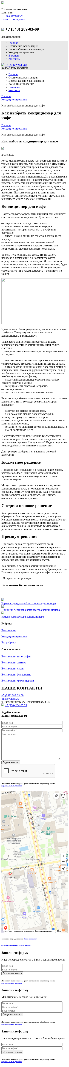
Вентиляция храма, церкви (17, 680)
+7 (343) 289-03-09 (12, 695)
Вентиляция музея (12, 668)
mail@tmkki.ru (14, 15)
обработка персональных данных (16, 945)
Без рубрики (8, 642)
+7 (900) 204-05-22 (16, 705)
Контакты (14, 58)
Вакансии (14, 55)
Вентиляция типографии (16, 656)
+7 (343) (16, 65)
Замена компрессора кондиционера (22, 616)
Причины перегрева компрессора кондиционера (30, 609)
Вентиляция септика (13, 662)
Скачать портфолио (13, 19)
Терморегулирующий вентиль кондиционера (28, 603)
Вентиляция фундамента (16, 674)
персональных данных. (11, 786)
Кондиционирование (14, 99)
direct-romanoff (30, 939)
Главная (13, 42)
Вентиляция (8, 630)
